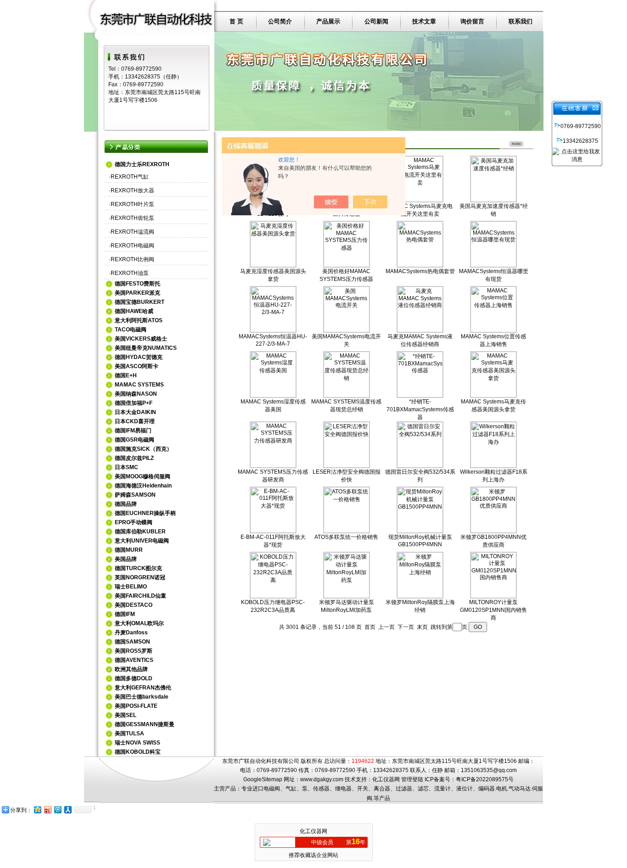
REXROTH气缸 (130, 177)
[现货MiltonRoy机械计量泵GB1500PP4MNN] (420, 531)
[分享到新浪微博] (47, 809)
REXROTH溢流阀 (132, 232)
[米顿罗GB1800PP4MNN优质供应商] (493, 531)
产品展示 (328, 21)
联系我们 (520, 21)
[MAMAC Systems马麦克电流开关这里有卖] (420, 200)
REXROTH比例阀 (132, 259)
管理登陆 (412, 779)
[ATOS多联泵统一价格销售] (346, 531)
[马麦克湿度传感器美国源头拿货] (273, 265)
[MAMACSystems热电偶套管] (420, 265)
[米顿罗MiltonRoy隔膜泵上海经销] (420, 596)
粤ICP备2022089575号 (485, 779)
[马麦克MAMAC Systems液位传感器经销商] (420, 330)
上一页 (386, 627)
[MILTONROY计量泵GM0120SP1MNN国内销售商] (493, 596)
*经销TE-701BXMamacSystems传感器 (420, 409)
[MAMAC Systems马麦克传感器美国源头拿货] (493, 395)
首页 (369, 627)
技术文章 (424, 21)
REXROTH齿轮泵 (132, 218)
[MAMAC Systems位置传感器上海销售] (493, 330)
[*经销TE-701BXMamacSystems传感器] (420, 395)
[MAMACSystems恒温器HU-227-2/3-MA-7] (273, 330)
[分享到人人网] (67, 809)
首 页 (236, 21)
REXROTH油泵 (130, 273)
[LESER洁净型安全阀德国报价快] (346, 466)
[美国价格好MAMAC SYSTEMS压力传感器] (346, 265)
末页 (422, 627)
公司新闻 (376, 21)
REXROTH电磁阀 (132, 245)
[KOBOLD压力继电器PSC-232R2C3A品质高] (273, 596)
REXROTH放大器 (132, 190)
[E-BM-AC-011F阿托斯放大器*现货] (273, 531)
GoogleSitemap (262, 779)
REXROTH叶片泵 (132, 204)
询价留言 (472, 21)
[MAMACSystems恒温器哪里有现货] (493, 265)
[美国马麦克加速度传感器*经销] (493, 200)
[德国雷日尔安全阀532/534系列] (420, 466)
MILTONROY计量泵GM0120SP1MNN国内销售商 (493, 610)
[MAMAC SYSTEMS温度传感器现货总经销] (346, 395)
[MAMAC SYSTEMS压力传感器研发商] (273, 466)
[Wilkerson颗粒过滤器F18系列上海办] (493, 466)
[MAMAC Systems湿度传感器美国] (273, 395)
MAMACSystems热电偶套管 (420, 271)
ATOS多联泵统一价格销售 (346, 537)
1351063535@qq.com (489, 770)
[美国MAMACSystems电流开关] (346, 330)
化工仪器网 (386, 779)
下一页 (405, 627)
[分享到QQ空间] (37, 809)
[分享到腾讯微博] (57, 809)
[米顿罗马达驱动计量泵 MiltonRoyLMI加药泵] (346, 596)
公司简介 (280, 21)
